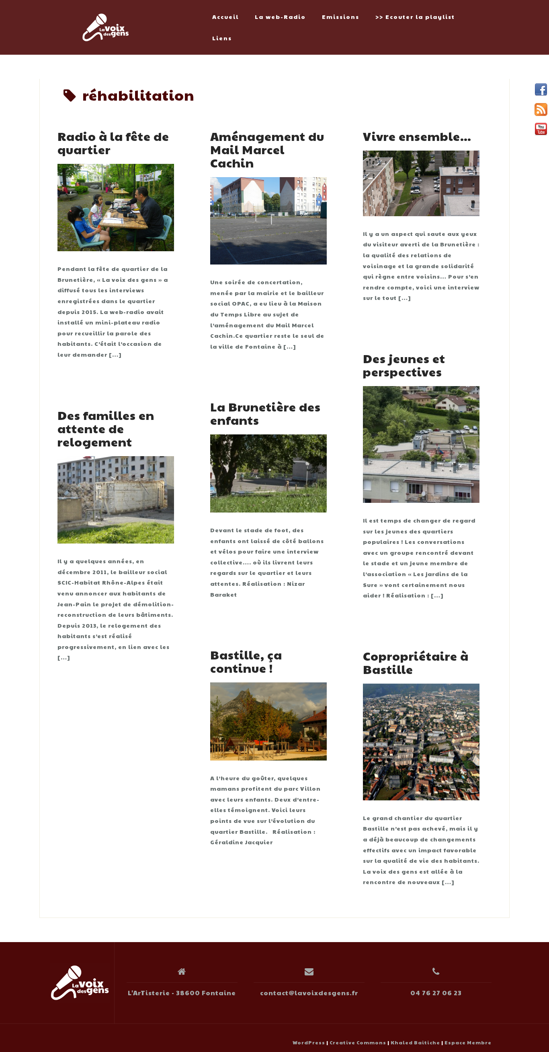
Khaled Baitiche (415, 1042)
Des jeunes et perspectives (404, 365)
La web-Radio (280, 16)
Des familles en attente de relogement (105, 428)
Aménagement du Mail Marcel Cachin (267, 149)
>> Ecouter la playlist (415, 16)
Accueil (225, 16)
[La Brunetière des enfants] (268, 473)
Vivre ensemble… (417, 136)
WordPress (309, 1042)
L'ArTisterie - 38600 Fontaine (182, 992)
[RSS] (541, 109)
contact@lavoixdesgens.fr (309, 992)
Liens (222, 38)
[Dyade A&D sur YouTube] (541, 129)
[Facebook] (541, 89)
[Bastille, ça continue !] (268, 720)
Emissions (340, 16)
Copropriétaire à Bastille (416, 662)
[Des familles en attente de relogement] (115, 499)
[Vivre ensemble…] (421, 182)
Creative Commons (358, 1042)
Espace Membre (468, 1042)
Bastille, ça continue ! (246, 661)
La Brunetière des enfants (265, 413)
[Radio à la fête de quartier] (115, 207)
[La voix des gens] (80, 983)
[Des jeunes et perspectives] (421, 443)
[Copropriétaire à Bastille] (421, 741)
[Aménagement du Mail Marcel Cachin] (268, 220)
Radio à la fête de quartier (113, 142)
